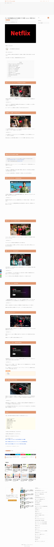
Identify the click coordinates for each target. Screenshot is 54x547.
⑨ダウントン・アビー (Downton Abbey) (14, 73)
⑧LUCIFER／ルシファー (12, 72)
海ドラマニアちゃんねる (10, 1)
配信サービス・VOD (8, 450)
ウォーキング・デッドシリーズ (40, 518)
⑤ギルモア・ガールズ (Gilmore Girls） (14, 68)
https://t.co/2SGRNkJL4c (10, 159)
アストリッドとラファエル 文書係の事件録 (41, 506)
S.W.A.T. (37, 539)
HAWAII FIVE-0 (38, 504)
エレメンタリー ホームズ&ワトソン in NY (41, 492)
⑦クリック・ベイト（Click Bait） (13, 71)
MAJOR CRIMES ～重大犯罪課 (40, 520)
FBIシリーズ (37, 511)
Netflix (12, 450)
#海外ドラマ (15, 159)
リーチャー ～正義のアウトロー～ (40, 534)
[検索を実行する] (48, 17)
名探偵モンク (37, 509)
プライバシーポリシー (30, 544)
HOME (22, 544)
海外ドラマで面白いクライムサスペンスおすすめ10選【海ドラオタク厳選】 (16, 439)
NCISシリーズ (38, 525)
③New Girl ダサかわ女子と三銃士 (13, 66)
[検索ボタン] (48, 1)
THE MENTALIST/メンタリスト (40, 490)
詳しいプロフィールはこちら (12, 500)
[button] (7, 454)
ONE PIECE (37, 495)
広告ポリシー (25, 544)
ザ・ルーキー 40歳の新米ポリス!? (40, 499)
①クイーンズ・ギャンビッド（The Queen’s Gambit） (16, 63)
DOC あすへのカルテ (39, 513)
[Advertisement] (27, 9)
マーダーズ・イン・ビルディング (40, 541)
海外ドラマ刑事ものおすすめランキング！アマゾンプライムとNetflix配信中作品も (16, 441)
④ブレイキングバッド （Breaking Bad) (14, 67)
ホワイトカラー (38, 527)
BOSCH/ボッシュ (38, 532)
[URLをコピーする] (33, 454)
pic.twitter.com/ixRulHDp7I (20, 159)
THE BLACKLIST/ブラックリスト (40, 497)
